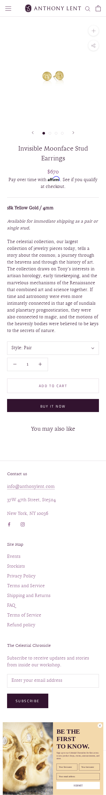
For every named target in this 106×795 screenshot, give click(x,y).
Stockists (16, 566)
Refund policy (21, 625)
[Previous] (33, 132)
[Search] (87, 8)
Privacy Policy (21, 576)
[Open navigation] (8, 8)
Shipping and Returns (29, 596)
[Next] (73, 132)
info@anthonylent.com (31, 487)
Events (14, 557)
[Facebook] (9, 524)
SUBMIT (78, 785)
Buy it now (53, 406)
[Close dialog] (99, 725)
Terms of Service (24, 615)
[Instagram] (23, 524)
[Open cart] (98, 8)
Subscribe (28, 701)
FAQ (11, 606)
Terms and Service (26, 586)
